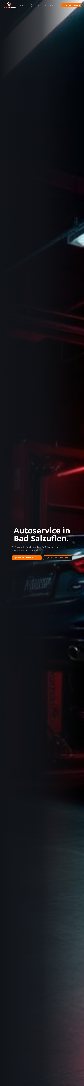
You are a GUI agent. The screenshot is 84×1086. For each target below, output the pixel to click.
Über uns (32, 5)
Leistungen (21, 5)
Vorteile (42, 5)
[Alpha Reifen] (9, 5)
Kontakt (54, 5)
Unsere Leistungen (59, 558)
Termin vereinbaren (71, 5)
